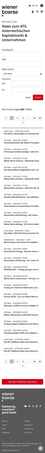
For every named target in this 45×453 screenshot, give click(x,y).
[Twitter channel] (40, 406)
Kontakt (27, 421)
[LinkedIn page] (29, 406)
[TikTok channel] (37, 406)
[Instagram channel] (33, 406)
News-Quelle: (8, 69)
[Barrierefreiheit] (41, 5)
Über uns (5, 421)
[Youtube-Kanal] (25, 406)
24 (40, 118)
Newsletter (6, 432)
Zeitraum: (6, 78)
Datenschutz (29, 429)
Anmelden (33, 12)
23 (34, 118)
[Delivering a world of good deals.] (9, 410)
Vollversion (28, 432)
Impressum (28, 425)
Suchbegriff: (7, 49)
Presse (4, 425)
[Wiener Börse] (10, 10)
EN (37, 5)
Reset (28, 97)
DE (30, 5)
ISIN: (4, 59)
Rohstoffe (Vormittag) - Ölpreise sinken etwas (23, 251)
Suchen (38, 97)
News (4, 429)
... (28, 118)
